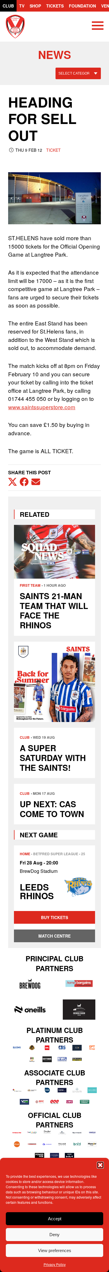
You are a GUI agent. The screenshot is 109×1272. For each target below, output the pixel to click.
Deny (54, 1234)
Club (8, 6)
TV (21, 6)
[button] (100, 1165)
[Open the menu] (97, 27)
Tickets (55, 6)
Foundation (82, 6)
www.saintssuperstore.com (41, 407)
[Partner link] (29, 983)
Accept (54, 1218)
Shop (35, 6)
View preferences (54, 1250)
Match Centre (54, 936)
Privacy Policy (55, 1264)
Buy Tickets (54, 917)
